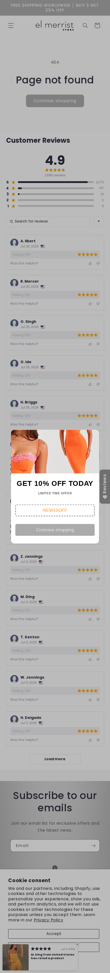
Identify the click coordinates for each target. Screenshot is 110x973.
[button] (55, 510)
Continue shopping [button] (55, 529)
